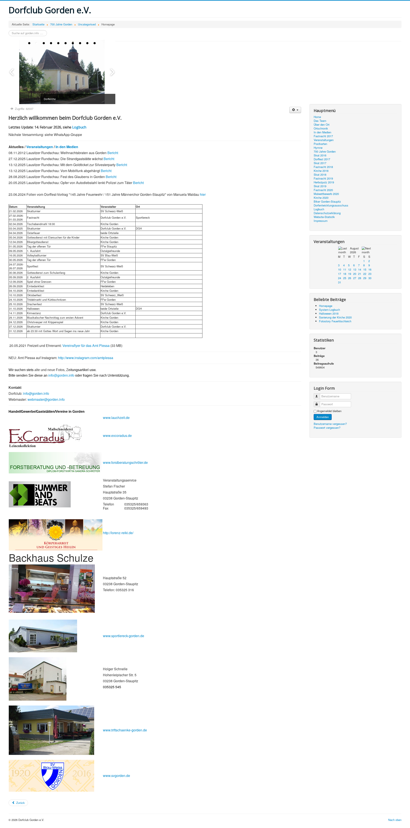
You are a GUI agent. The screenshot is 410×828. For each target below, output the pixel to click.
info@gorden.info (61, 375)
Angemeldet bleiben (329, 411)
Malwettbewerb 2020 (326, 194)
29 (364, 278)
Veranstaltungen (39, 146)
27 (354, 278)
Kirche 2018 (321, 171)
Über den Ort (321, 125)
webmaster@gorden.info (46, 399)
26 (349, 278)
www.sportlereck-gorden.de (123, 635)
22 (364, 274)
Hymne (318, 148)
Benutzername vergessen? (330, 424)
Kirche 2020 (321, 198)
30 (369, 278)
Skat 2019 (320, 186)
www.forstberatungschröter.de (125, 462)
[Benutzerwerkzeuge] (295, 110)
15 (364, 269)
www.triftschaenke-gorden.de (125, 730)
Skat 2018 (320, 175)
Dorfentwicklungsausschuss (331, 205)
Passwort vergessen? (327, 428)
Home (317, 117)
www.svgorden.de (116, 775)
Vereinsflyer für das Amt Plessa (86, 345)
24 (339, 278)
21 (359, 274)
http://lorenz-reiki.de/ (118, 532)
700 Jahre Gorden (325, 151)
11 (344, 269)
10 (339, 269)
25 (344, 278)
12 (349, 269)
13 (354, 269)
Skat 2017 (320, 163)
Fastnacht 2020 (323, 190)
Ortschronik (321, 128)
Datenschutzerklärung (327, 213)
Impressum (321, 221)
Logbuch (79, 127)
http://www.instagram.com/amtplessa (85, 357)
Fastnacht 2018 (323, 167)
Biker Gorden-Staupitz (327, 201)
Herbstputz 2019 (324, 182)
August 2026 (354, 250)
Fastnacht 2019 (323, 178)
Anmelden (322, 417)
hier (203, 194)
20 (354, 274)
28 (359, 278)
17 (339, 274)
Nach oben (394, 820)
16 (369, 269)
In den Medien (67, 146)
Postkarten (320, 144)
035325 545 (112, 686)
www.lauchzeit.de (116, 417)
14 (359, 269)
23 (369, 274)
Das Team (320, 121)
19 (349, 274)
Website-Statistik (324, 217)
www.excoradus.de (117, 435)
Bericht (112, 152)
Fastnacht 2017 (323, 136)
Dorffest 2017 (322, 159)
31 (339, 282)
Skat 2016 (320, 155)
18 (344, 274)
